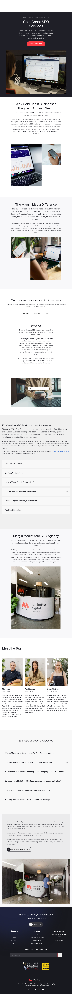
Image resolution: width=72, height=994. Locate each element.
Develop (37, 313)
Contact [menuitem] (14, 940)
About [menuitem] (14, 934)
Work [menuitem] (14, 937)
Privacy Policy (38, 984)
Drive (47, 313)
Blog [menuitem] (14, 943)
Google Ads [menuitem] (37, 940)
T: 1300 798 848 (59, 941)
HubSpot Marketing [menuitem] (37, 937)
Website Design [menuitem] (36, 943)
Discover (26, 313)
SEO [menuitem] (36, 934)
